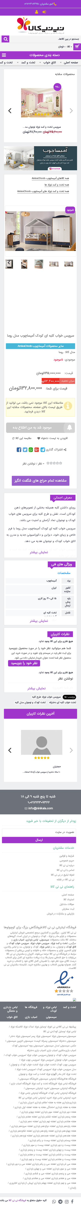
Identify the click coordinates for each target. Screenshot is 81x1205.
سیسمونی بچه (36, 1046)
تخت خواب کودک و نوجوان (24, 1065)
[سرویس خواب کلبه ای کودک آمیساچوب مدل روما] (70, 263)
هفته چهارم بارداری (30, 1112)
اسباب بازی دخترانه (36, 1050)
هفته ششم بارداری (46, 1117)
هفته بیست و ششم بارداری (62, 1154)
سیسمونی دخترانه (67, 1041)
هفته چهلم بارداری (42, 1183)
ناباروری (13, 1183)
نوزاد (49, 1027)
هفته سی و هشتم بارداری (37, 1178)
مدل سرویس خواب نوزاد (64, 1069)
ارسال (39, 840)
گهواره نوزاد (51, 1074)
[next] (10, 110)
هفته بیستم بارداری (66, 1140)
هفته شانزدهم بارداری (20, 1131)
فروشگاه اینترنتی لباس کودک (62, 1093)
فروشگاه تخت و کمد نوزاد (43, 1083)
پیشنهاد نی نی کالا (67, 1027)
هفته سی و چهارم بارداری (38, 1169)
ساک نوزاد (28, 1027)
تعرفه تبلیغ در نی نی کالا (62, 875)
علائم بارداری (41, 1102)
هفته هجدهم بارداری (43, 1136)
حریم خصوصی (67, 861)
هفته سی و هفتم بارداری (63, 1178)
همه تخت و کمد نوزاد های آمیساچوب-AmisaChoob (43, 191)
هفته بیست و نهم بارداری (34, 1159)
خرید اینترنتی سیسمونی (37, 1088)
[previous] (70, 110)
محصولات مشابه (65, 74)
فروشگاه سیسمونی (28, 1079)
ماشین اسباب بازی (56, 1050)
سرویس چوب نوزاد (30, 1060)
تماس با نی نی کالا (65, 870)
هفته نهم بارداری (46, 1121)
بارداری (72, 1102)
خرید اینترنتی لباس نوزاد (64, 1098)
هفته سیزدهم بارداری (21, 1126)
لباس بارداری (32, 940)
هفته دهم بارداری (28, 1121)
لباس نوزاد (45, 947)
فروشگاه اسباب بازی (20, 1083)
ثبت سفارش (68, 909)
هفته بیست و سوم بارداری (35, 1145)
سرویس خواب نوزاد (39, 943)
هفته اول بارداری (22, 1107)
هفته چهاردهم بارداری (65, 1131)
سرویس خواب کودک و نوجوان (61, 1055)
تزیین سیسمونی (14, 1041)
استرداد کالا (69, 899)
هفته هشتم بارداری (66, 1121)
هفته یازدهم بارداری (65, 1126)
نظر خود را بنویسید (24, 663)
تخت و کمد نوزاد (59, 943)
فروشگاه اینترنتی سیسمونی (52, 1079)
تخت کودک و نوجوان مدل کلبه (30, 702)
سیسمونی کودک (20, 1046)
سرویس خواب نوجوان (65, 1060)
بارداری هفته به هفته (58, 1102)
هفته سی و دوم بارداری (19, 1164)
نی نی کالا (47, 1031)
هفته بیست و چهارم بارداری (62, 1150)
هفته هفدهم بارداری (65, 1136)
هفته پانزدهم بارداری (42, 1131)
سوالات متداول (67, 904)
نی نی (55, 1027)
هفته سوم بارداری (49, 1112)
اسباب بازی (18, 940)
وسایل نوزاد (40, 1027)
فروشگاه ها (31, 1007)
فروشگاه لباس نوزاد (67, 1083)
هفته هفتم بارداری (27, 1117)
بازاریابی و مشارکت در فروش (60, 914)
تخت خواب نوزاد (47, 1065)
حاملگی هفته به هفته (43, 1107)
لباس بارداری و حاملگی (10, 1009)
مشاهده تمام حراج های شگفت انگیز (40, 480)
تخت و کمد (69, 1007)
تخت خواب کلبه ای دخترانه (62, 702)
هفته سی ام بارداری (66, 1164)
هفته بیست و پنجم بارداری (34, 1150)
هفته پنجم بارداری (66, 1117)
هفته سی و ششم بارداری (37, 1173)
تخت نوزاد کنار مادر (67, 1074)
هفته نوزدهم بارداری (21, 1136)
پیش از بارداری (25, 1183)
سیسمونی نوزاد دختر (20, 1036)
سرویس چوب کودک (66, 1065)
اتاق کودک (71, 947)
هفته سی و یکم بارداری (43, 1164)
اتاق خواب (12, 1017)
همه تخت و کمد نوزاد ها (57, 185)
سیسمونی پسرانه (49, 1041)
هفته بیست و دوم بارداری (63, 1145)
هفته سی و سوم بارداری (64, 1169)
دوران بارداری (26, 1102)
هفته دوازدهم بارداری (44, 1126)
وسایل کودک (58, 1031)
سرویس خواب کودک (19, 943)
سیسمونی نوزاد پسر (40, 1036)
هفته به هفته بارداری (65, 1107)
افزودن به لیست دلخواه (54, 438)
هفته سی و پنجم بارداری (63, 1173)
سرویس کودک (44, 1069)
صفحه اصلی (68, 895)
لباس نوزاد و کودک (50, 1009)
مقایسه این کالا (23, 438)
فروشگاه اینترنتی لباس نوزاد (33, 1093)
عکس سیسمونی (68, 1046)
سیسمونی (44, 940)
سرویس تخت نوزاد (26, 1069)
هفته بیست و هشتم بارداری (61, 1159)
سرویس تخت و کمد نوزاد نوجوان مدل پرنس (41, 127)
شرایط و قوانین (66, 856)
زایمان (73, 1188)
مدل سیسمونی (51, 1046)
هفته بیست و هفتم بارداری (33, 1154)
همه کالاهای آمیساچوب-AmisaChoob (50, 178)
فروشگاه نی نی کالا (17, 1200)
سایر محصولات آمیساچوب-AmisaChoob (41, 346)
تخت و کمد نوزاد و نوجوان (32, 1074)
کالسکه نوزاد (16, 1027)
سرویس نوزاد (46, 1060)
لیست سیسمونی (32, 1041)
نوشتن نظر (29, 463)
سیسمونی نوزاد (59, 1036)
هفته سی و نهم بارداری (64, 1183)
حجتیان (57, 766)
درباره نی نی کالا (66, 865)
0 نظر (41, 463)
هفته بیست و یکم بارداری (42, 1140)
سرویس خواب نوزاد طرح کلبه (46, 697)
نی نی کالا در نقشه (65, 879)
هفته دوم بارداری (67, 1112)
